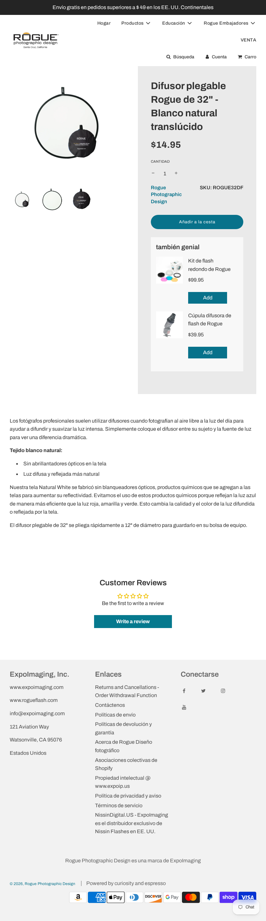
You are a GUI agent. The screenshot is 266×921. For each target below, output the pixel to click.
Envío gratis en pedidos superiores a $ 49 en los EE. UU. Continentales (133, 7)
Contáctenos (110, 705)
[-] (153, 174)
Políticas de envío (115, 714)
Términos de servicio (118, 805)
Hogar (104, 23)
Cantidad (160, 161)
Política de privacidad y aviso (128, 796)
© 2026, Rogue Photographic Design (42, 883)
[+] (176, 174)
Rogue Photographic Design (166, 194)
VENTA (249, 40)
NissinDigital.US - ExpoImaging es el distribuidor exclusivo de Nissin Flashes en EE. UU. (131, 823)
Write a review (133, 621)
